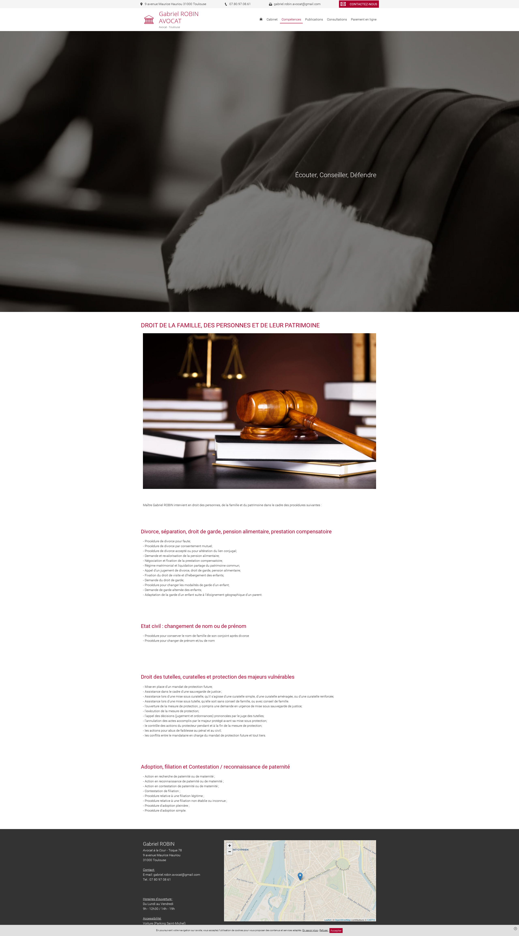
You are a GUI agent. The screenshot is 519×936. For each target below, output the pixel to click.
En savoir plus (310, 930)
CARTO (371, 919)
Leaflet (327, 919)
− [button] (229, 851)
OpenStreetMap (343, 919)
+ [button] (229, 845)
